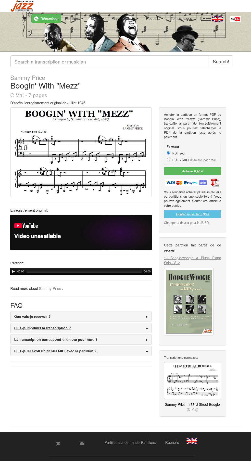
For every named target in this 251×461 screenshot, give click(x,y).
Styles (96, 18)
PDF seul (178, 153)
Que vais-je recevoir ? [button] (32, 316)
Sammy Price (27, 77)
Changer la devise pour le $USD (186, 222)
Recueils (153, 18)
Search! (221, 61)
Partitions (73, 18)
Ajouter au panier (192, 214)
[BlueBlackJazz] (22, 6)
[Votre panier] (23, 17)
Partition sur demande (121, 442)
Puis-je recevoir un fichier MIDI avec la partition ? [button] (55, 350)
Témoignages (181, 18)
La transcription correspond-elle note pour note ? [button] (56, 339)
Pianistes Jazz (124, 18)
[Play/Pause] (13, 271)
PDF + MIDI (194, 159)
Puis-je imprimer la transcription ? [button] (42, 327)
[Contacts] (82, 443)
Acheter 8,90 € (192, 171)
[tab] (81, 316)
